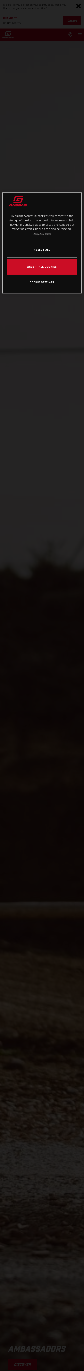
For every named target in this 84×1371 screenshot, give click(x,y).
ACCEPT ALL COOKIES (42, 267)
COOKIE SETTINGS (42, 282)
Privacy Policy (39, 234)
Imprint (48, 234)
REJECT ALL (42, 250)
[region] (42, 243)
